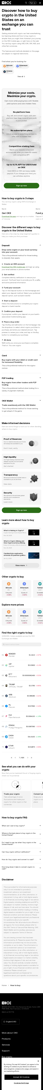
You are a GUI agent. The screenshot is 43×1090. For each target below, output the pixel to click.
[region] (21, 1074)
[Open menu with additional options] (40, 3)
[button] (26, 2)
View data (7, 484)
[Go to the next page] (28, 757)
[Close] (38, 1061)
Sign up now (21, 185)
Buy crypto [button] (7, 1056)
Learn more (8, 502)
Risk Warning (29, 927)
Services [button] (6, 1045)
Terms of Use (15, 927)
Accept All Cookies (21, 1077)
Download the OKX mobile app (13, 267)
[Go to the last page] (31, 757)
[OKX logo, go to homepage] (6, 3)
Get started (8, 466)
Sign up (33, 3)
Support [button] (6, 1050)
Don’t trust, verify (11, 448)
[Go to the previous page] (15, 757)
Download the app (9, 216)
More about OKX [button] (10, 1033)
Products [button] (6, 1039)
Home (4, 985)
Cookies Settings (21, 1083)
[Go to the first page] (11, 757)
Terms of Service (25, 932)
